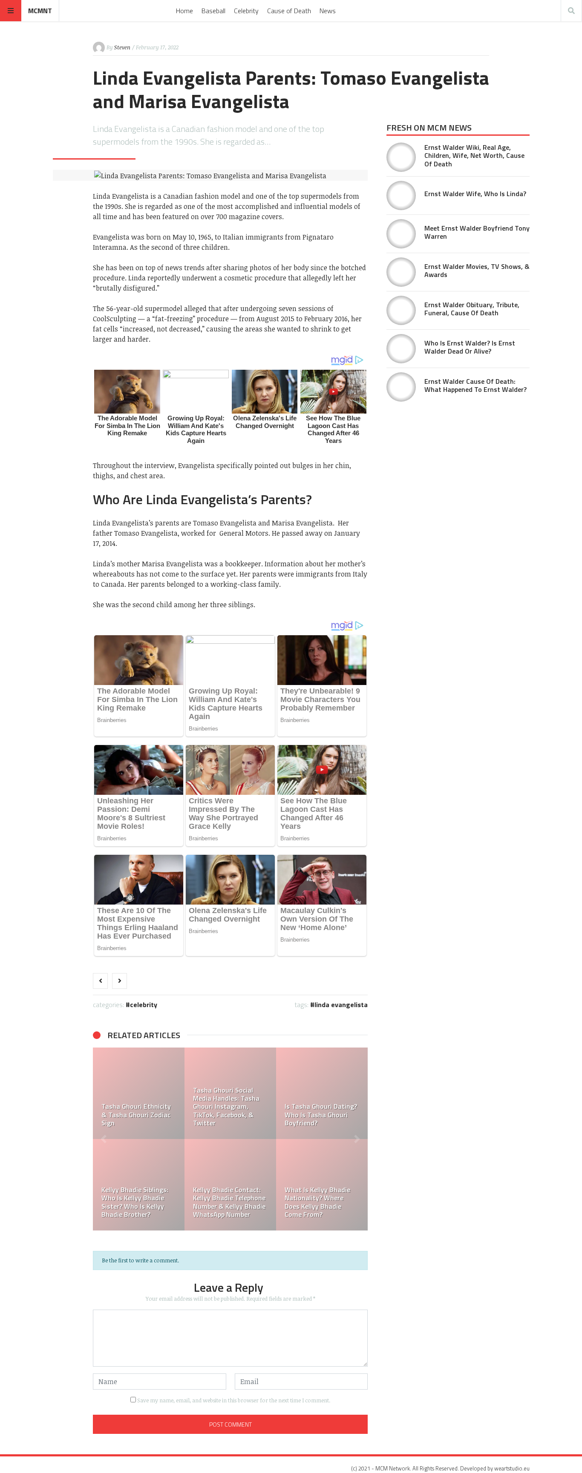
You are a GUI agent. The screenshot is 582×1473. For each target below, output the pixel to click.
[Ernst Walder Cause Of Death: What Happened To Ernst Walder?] (401, 387)
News (328, 11)
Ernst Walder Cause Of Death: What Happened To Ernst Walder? (475, 385)
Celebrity (246, 11)
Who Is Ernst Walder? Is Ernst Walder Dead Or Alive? (469, 347)
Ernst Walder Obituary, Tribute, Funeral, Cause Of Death (471, 309)
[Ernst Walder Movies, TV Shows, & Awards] (401, 272)
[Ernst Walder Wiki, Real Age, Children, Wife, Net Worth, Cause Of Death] (401, 157)
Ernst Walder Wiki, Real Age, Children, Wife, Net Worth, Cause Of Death (474, 155)
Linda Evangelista (341, 1004)
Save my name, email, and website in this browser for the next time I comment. (233, 1400)
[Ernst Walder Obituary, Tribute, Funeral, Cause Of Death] (401, 310)
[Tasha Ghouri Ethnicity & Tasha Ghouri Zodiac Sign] (138, 1093)
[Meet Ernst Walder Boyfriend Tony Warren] (401, 233)
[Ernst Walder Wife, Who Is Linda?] (401, 195)
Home (184, 11)
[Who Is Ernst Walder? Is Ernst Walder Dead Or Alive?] (401, 348)
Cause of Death (289, 11)
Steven (122, 47)
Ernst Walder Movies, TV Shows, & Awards (477, 270)
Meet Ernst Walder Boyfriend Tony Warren (477, 232)
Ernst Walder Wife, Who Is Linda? (475, 193)
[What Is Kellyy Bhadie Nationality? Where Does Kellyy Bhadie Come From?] (322, 1184)
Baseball (213, 11)
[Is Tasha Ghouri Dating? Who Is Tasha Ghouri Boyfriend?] (322, 1093)
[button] (103, 1139)
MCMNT (40, 11)
